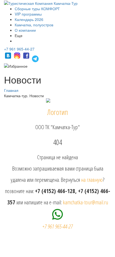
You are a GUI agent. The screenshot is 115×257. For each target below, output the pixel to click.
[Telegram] (35, 58)
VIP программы (28, 14)
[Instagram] (17, 58)
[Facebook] (26, 58)
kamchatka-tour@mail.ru (85, 202)
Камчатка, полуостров (34, 24)
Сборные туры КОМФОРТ (37, 8)
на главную (92, 179)
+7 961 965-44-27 (19, 49)
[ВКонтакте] (8, 58)
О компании (25, 30)
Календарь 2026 (29, 19)
